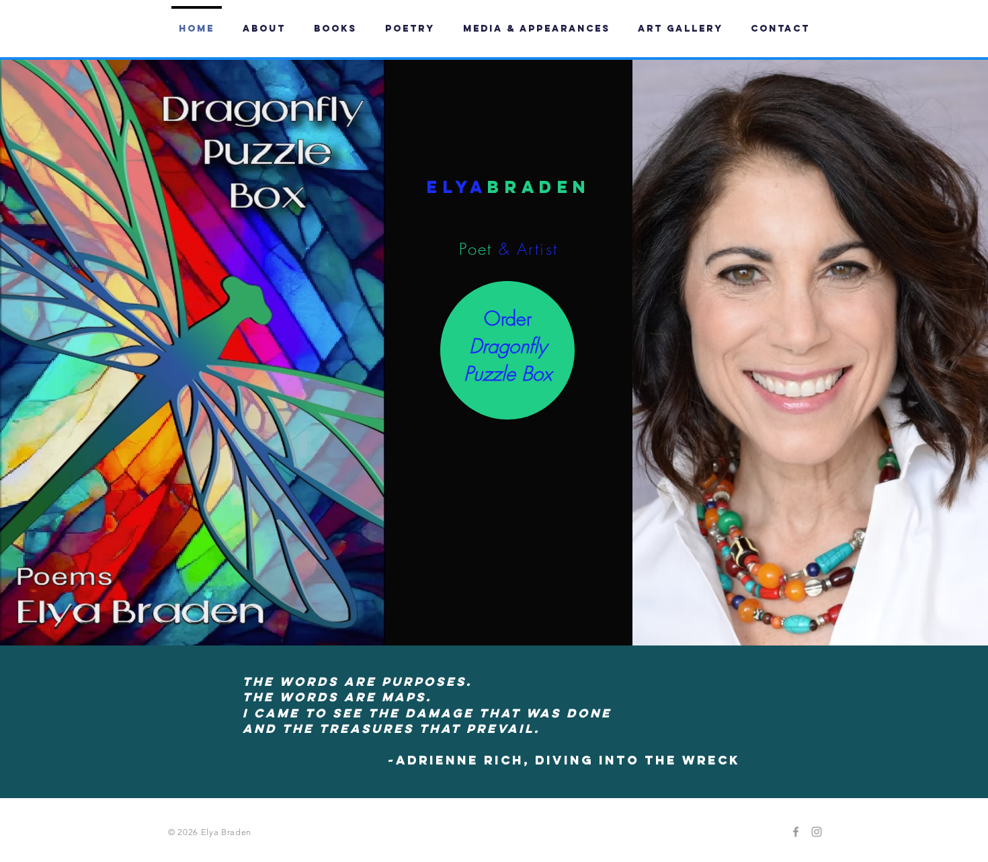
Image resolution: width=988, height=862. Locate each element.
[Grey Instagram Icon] (816, 831)
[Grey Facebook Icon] (795, 831)
